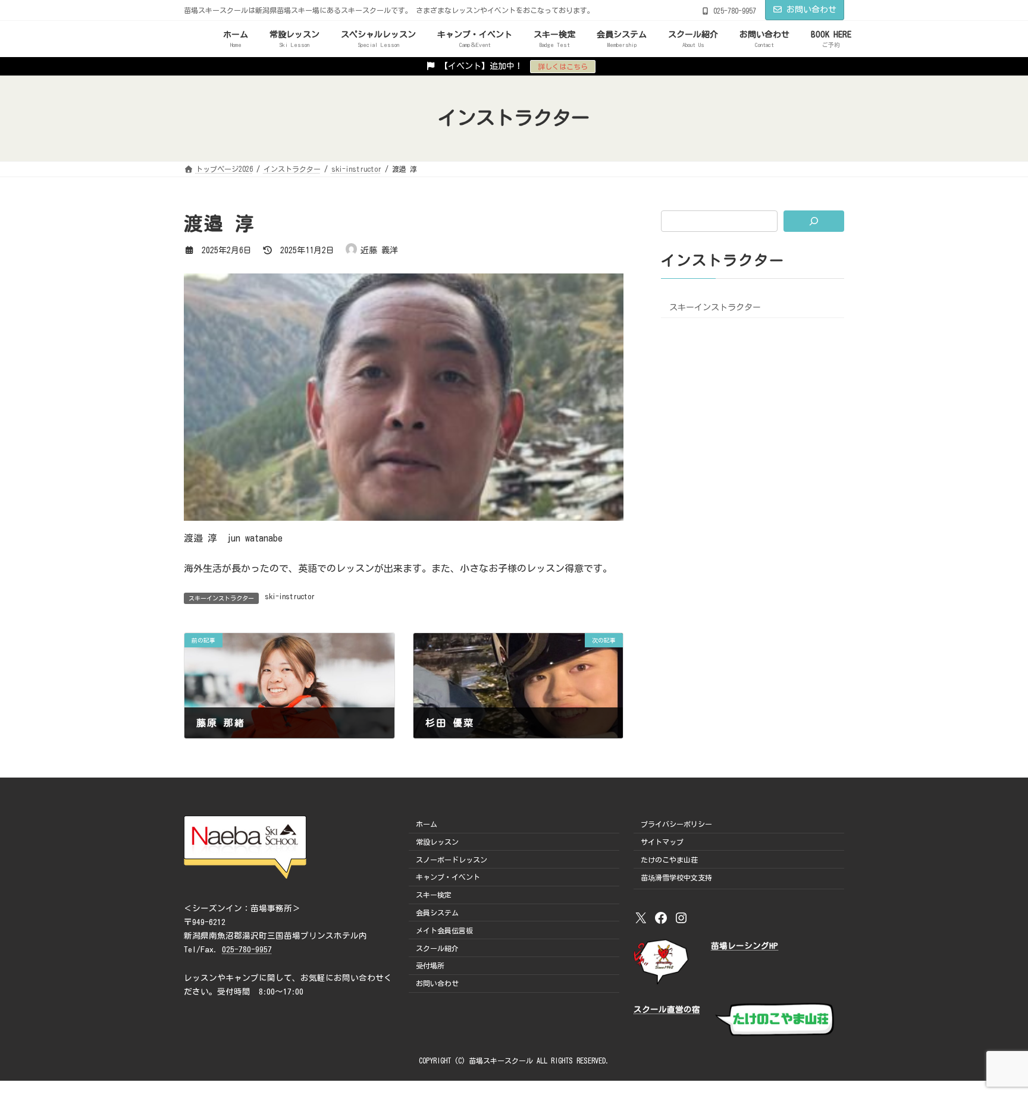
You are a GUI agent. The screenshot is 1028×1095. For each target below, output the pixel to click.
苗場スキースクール (501, 1060)
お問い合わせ (811, 9)
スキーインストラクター (715, 307)
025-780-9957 (247, 949)
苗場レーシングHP (744, 946)
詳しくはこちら (563, 66)
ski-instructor (290, 596)
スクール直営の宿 (667, 1009)
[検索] (814, 221)
